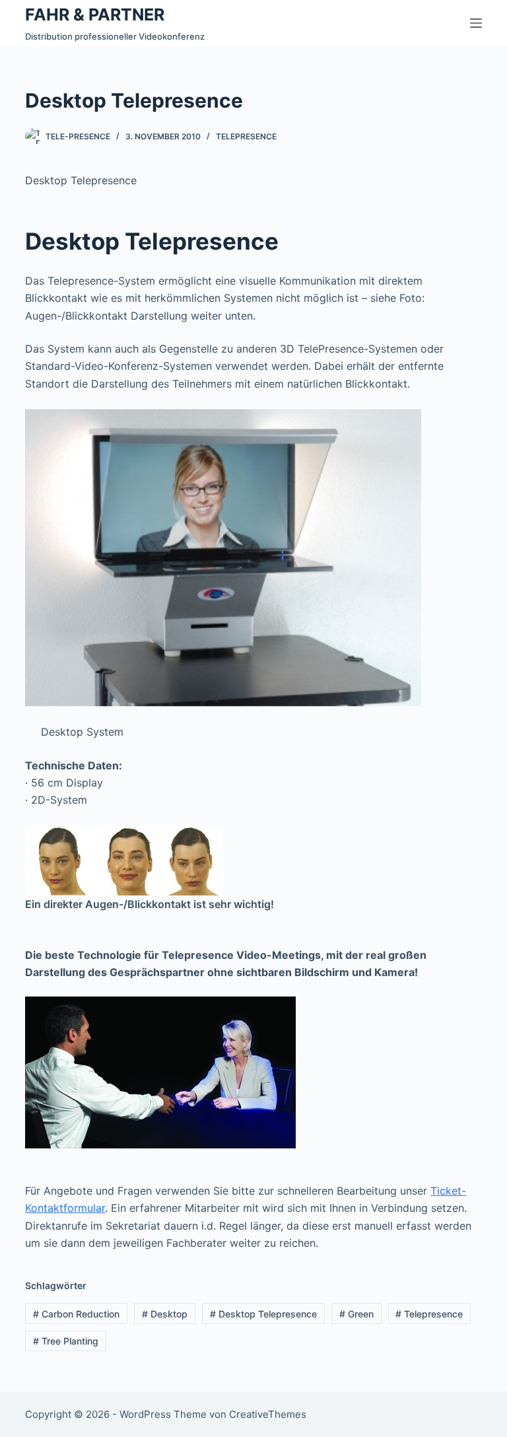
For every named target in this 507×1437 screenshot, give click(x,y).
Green (356, 1313)
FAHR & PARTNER (94, 14)
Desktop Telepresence (263, 1313)
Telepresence (246, 136)
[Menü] (476, 23)
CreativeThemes (267, 1414)
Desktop (164, 1313)
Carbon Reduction (76, 1313)
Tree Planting (65, 1341)
